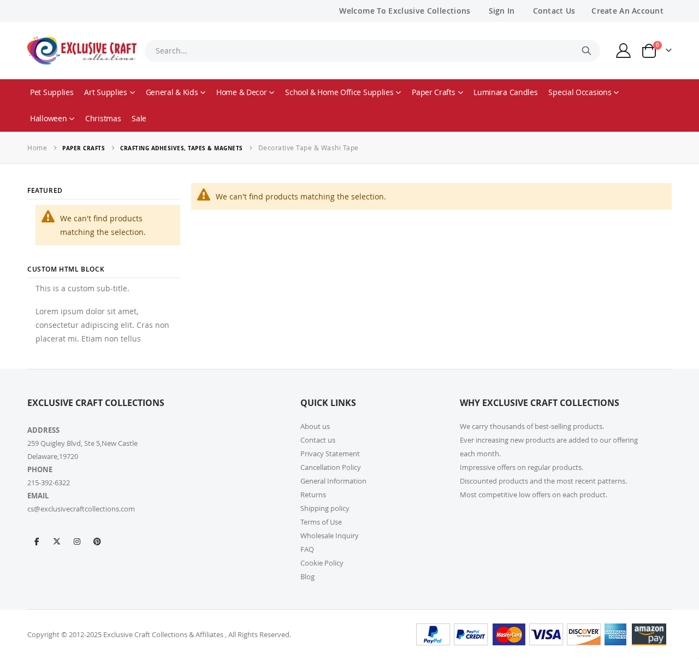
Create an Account (627, 10)
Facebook (36, 541)
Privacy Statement (330, 453)
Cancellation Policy (330, 467)
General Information (333, 481)
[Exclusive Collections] (82, 50)
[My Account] (623, 50)
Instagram (77, 541)
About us (315, 426)
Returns (313, 494)
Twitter (57, 541)
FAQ (307, 549)
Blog (307, 576)
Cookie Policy (321, 563)
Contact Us (554, 10)
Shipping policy (325, 508)
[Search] (586, 51)
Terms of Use (321, 522)
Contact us (317, 440)
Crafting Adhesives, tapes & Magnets (181, 148)
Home (37, 147)
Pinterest (97, 541)
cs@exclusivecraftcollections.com (81, 509)
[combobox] (372, 51)
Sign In (502, 10)
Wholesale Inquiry (329, 535)
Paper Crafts (83, 148)
